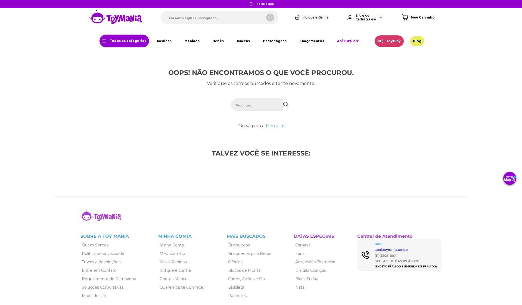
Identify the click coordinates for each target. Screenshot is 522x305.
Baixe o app (265, 4)
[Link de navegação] (116, 17)
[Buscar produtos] (270, 18)
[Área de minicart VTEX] (418, 17)
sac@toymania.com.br (391, 250)
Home (272, 125)
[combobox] (219, 17)
